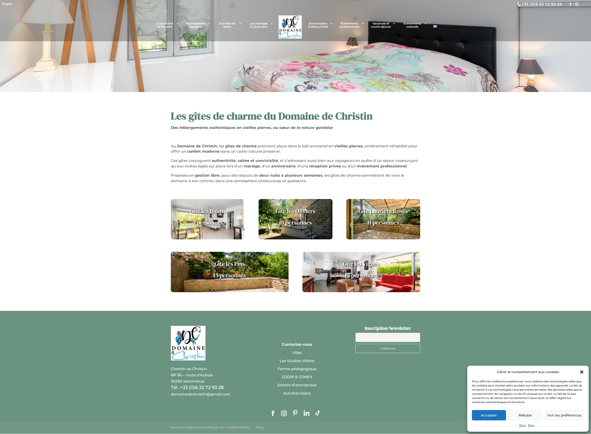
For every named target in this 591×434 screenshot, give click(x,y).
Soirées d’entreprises (297, 385)
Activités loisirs (297, 393)
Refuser (525, 415)
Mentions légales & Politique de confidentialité (210, 427)
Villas (297, 353)
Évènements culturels (412, 25)
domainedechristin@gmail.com (200, 394)
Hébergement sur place (196, 25)
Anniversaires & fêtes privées (318, 25)
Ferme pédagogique (297, 369)
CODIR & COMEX (297, 377)
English (7, 4)
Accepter (489, 415)
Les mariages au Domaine (259, 25)
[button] (581, 372)
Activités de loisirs (227, 25)
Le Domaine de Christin (164, 25)
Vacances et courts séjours (381, 25)
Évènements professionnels (349, 25)
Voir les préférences (564, 415)
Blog (522, 425)
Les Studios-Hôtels (297, 361)
